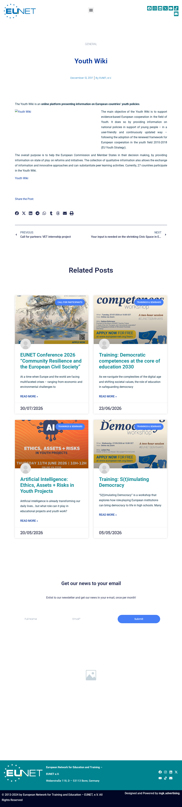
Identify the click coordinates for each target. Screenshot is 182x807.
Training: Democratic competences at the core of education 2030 (129, 361)
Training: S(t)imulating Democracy (124, 482)
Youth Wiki (21, 178)
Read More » (29, 396)
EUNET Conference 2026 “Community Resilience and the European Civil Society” (51, 361)
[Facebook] (149, 8)
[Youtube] (171, 8)
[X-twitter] (165, 8)
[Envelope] (176, 14)
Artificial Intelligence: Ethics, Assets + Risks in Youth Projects (47, 485)
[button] (91, 10)
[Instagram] (154, 8)
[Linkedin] (160, 8)
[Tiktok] (176, 8)
